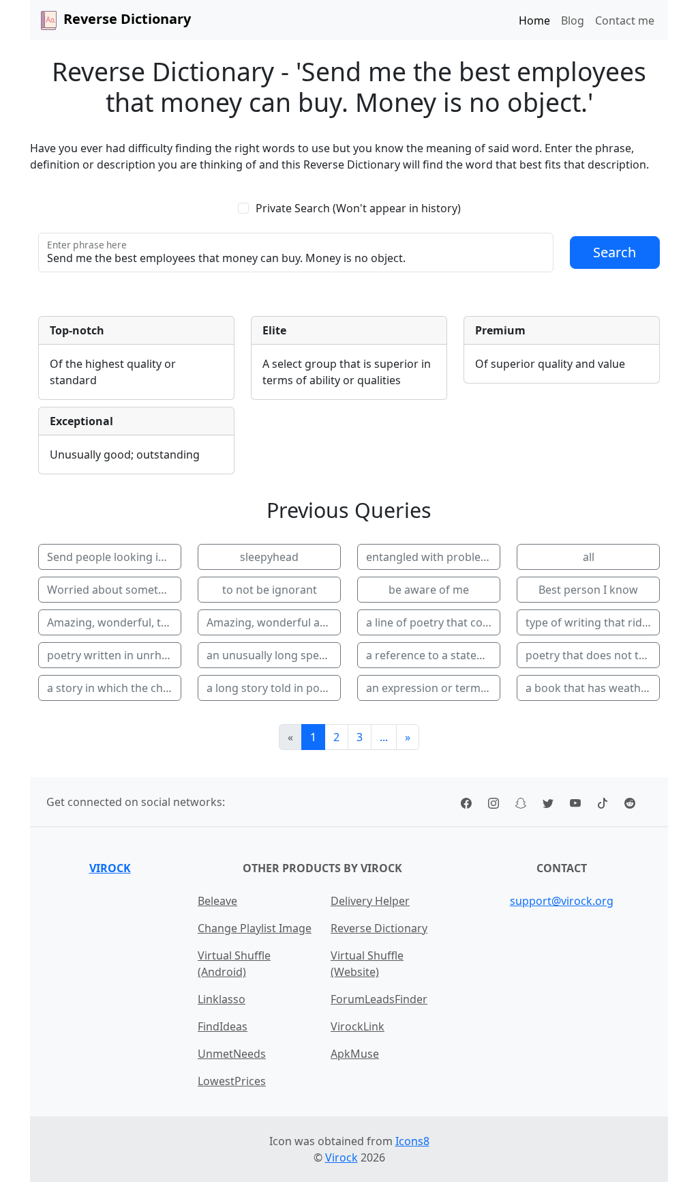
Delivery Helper (370, 900)
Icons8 (412, 1141)
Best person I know (588, 589)
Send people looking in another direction (114, 556)
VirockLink (357, 1026)
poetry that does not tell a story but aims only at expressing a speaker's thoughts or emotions (593, 655)
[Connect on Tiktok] (602, 801)
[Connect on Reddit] (629, 801)
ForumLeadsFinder (379, 999)
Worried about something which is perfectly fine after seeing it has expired (114, 589)
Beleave (217, 900)
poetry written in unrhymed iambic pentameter (114, 655)
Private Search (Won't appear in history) (358, 208)
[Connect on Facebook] (466, 801)
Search (614, 252)
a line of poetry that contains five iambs (433, 622)
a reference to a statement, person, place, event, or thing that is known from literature (433, 655)
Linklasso (221, 999)
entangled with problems (431, 556)
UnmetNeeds (232, 1053)
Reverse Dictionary (379, 928)
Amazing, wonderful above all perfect (274, 622)
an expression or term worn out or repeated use (433, 687)
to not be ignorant (269, 589)
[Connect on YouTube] (575, 801)
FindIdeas (222, 1026)
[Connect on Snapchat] (520, 801)
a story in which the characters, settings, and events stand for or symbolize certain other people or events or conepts (114, 687)
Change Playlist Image (255, 928)
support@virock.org (561, 900)
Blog (572, 20)
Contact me (624, 20)
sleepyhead (269, 556)
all (588, 556)
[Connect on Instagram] (493, 801)
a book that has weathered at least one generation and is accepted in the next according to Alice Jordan (593, 687)
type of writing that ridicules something (593, 622)
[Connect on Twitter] (548, 801)
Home (534, 20)
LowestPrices (232, 1081)
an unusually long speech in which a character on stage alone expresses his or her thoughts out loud (274, 655)
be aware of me (429, 589)
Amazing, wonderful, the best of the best (114, 622)
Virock (110, 868)
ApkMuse (355, 1053)
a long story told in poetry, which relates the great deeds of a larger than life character (274, 687)
